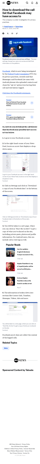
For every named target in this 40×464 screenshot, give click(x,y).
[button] (4, 3)
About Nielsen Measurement (15, 451)
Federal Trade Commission (18, 74)
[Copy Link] (16, 33)
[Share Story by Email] (12, 33)
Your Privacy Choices (16, 453)
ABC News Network (15, 444)
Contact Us (26, 453)
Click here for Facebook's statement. (16, 93)
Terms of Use (28, 451)
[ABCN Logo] (12, 3)
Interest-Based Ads (29, 449)
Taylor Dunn (19, 27)
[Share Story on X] (7, 33)
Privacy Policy (26, 444)
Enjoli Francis (8, 27)
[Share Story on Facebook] (3, 33)
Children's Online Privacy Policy (13, 449)
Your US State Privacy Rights (19, 446)
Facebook (6, 71)
